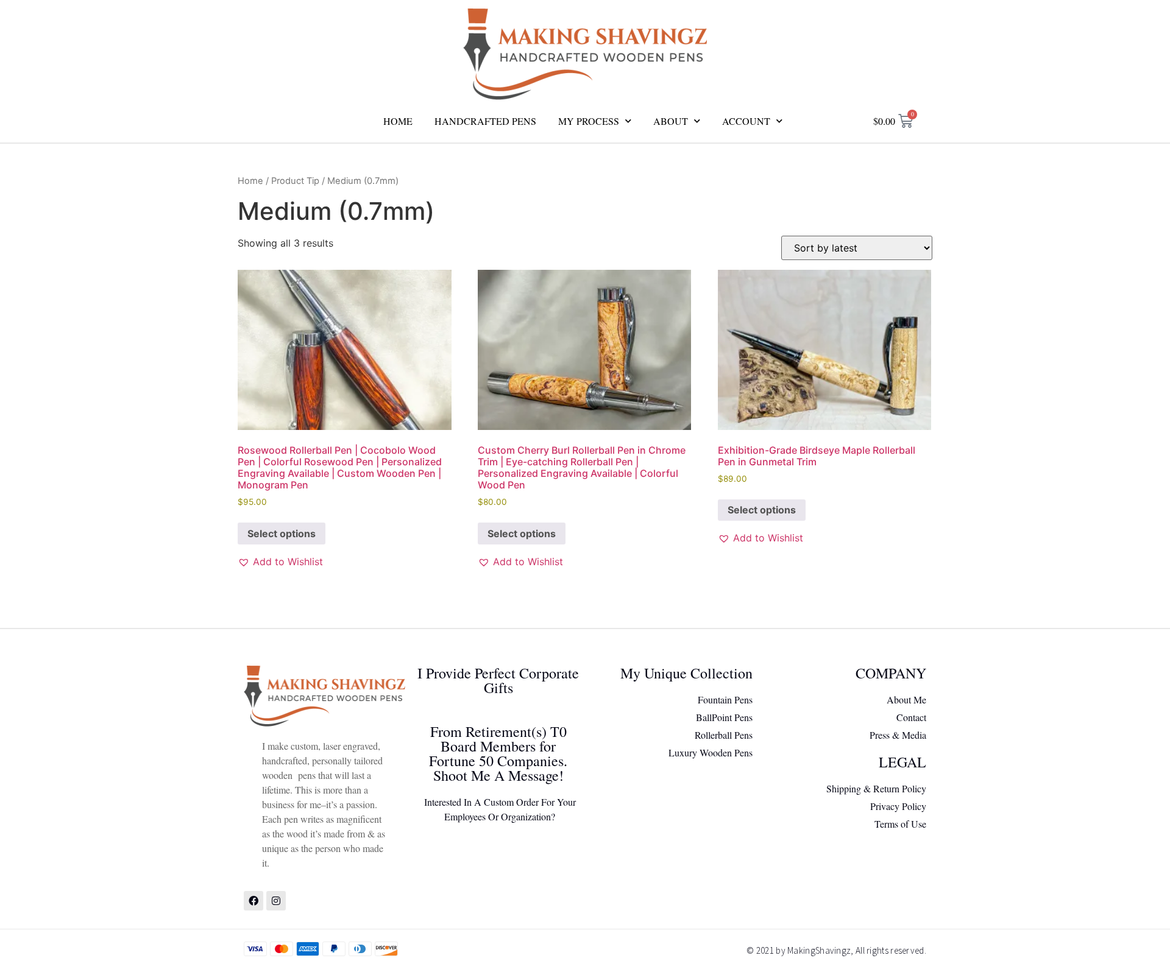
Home (398, 120)
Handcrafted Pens (485, 120)
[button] (280, 561)
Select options (281, 533)
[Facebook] (253, 900)
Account (746, 120)
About (670, 120)
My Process (588, 120)
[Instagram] (276, 900)
